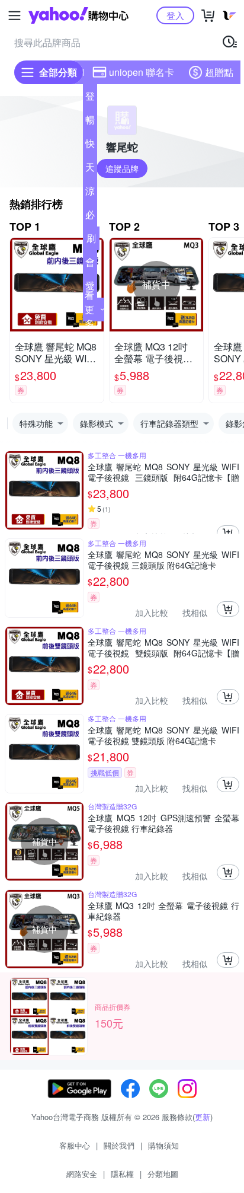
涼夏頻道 (90, 193)
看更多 (89, 309)
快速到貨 (90, 145)
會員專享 (90, 264)
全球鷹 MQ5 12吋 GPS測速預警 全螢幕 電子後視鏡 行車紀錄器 (163, 823)
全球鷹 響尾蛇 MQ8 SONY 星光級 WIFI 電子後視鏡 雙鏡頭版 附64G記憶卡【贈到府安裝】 (163, 647)
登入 (175, 15)
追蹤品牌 (122, 168)
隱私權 (122, 1173)
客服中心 (74, 1145)
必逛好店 (90, 217)
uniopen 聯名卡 (141, 72)
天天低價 (90, 169)
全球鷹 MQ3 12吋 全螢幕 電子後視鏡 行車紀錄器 (163, 910)
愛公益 (90, 288)
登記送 (90, 98)
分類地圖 (162, 1173)
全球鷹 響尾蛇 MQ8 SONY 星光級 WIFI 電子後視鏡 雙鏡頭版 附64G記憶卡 (163, 735)
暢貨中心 (90, 122)
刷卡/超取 (91, 240)
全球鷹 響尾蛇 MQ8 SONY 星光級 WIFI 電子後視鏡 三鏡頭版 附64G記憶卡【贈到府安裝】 (163, 472)
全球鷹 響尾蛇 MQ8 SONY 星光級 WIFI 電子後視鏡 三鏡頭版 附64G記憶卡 (163, 559)
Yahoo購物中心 (78, 15)
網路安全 (81, 1173)
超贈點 (219, 72)
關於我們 (119, 1145)
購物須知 (163, 1145)
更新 (202, 1116)
